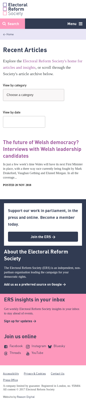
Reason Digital (26, 396)
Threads (15, 353)
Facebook (16, 346)
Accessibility (11, 373)
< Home (8, 34)
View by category (14, 85)
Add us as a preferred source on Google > (35, 284)
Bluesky (59, 346)
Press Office (10, 380)
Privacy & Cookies (35, 373)
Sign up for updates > (20, 321)
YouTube (37, 353)
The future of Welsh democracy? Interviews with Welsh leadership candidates (42, 149)
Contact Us (57, 373)
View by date (11, 112)
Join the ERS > (43, 236)
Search (13, 23)
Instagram (39, 346)
